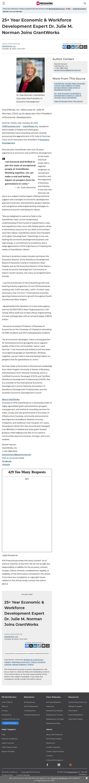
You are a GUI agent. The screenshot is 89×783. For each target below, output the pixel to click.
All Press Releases (53, 702)
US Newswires (29, 711)
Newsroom (50, 743)
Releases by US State (55, 719)
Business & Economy (21, 662)
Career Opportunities (55, 751)
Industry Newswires (32, 715)
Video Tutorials (8, 743)
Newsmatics (72, 772)
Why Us (5, 706)
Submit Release (10, 723)
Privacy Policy (7, 775)
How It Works (7, 702)
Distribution (6, 715)
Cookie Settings (23, 775)
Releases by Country (54, 715)
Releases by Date (53, 723)
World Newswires (31, 706)
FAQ (3, 734)
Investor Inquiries (53, 747)
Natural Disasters (19, 665)
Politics (30, 665)
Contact (49, 756)
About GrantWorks (11, 399)
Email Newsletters (79, 9)
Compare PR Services (11, 719)
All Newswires (29, 702)
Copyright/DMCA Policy (30, 772)
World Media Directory (57, 9)
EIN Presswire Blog (53, 739)
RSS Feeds (72, 711)
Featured (50, 706)
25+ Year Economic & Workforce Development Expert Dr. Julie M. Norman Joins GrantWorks (68, 95)
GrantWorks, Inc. (9, 46)
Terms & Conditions (9, 772)
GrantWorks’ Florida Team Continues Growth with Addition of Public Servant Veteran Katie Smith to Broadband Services (69, 86)
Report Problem (8, 751)
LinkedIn (6, 465)
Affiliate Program (75, 706)
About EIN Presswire (54, 734)
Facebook (6, 461)
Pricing (4, 711)
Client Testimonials (9, 747)
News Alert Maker (75, 719)
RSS (69, 9)
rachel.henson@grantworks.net (16, 455)
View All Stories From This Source (68, 101)
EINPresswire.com (11, 126)
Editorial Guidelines (9, 739)
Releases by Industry (54, 711)
